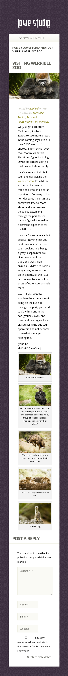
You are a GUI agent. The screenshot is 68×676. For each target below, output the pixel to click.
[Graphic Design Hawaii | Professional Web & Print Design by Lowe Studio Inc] (34, 26)
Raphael (34, 108)
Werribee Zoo (26, 181)
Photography (25, 121)
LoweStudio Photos (37, 47)
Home (16, 47)
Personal (32, 117)
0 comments (42, 121)
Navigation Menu (34, 38)
